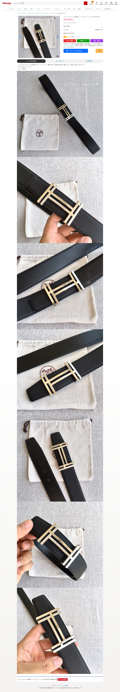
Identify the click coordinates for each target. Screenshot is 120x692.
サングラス (47, 8)
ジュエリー (57, 8)
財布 (25, 8)
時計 (31, 8)
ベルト (38, 8)
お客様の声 (107, 8)
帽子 (79, 8)
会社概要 (66, 685)
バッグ (19, 8)
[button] (58, 37)
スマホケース (88, 8)
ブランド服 (67, 8)
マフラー (98, 8)
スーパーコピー (57, 685)
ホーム (11, 8)
